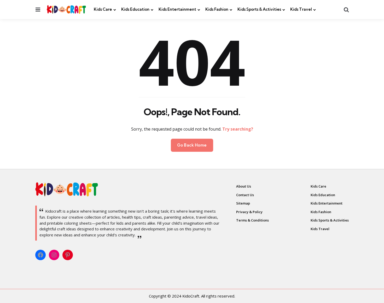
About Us (243, 186)
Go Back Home (192, 145)
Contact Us (245, 195)
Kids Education (135, 9)
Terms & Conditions (252, 220)
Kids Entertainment (177, 9)
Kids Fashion (216, 9)
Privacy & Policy (249, 211)
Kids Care (103, 9)
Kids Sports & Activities (259, 9)
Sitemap (243, 203)
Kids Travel (301, 9)
